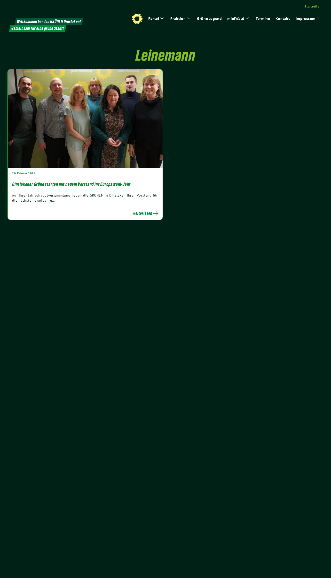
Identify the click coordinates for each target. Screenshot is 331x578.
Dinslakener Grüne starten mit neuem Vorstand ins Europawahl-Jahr (71, 184)
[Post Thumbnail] (85, 118)
